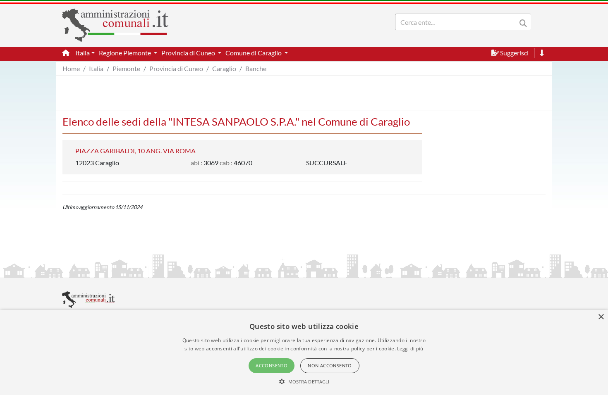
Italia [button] (82, 53)
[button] (304, 381)
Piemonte (126, 68)
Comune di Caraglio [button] (254, 53)
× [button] (601, 317)
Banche (255, 68)
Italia (96, 68)
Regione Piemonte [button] (125, 53)
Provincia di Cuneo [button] (188, 53)
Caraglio (224, 68)
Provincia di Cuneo (176, 68)
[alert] (304, 352)
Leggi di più (410, 348)
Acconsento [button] (271, 365)
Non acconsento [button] (330, 365)
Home (71, 68)
